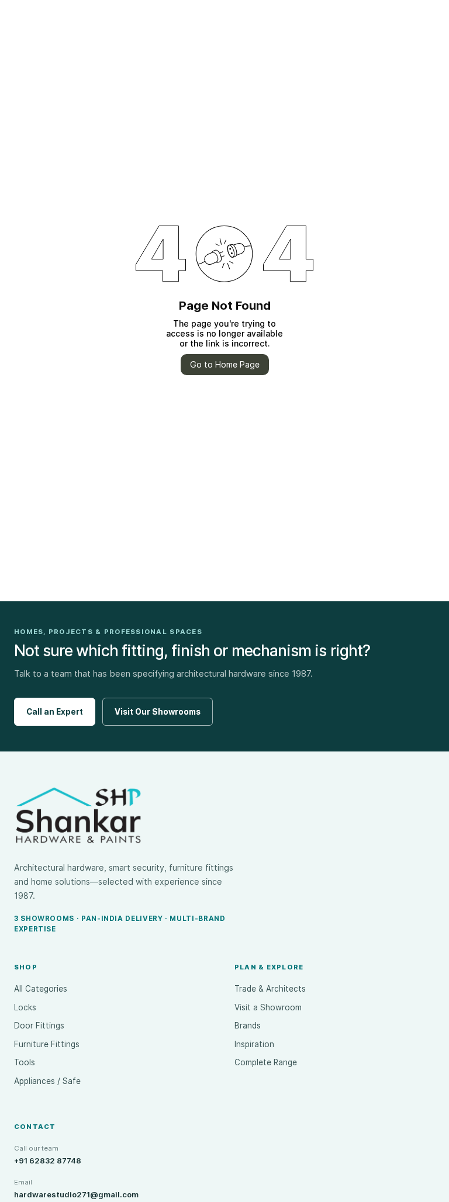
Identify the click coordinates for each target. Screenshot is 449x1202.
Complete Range (265, 1062)
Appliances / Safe (47, 1081)
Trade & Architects (270, 988)
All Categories (40, 988)
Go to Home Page (225, 364)
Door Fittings (39, 1025)
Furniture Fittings (47, 1044)
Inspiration (254, 1044)
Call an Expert (54, 711)
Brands (247, 1025)
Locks (25, 1007)
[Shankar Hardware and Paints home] (78, 815)
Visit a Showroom (268, 1007)
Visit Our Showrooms (158, 711)
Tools (24, 1062)
